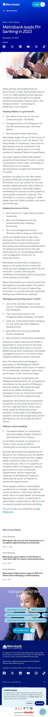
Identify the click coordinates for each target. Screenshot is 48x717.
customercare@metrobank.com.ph (27, 657)
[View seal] (16, 708)
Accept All (39, 703)
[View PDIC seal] (20, 708)
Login (36, 4)
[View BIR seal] (28, 708)
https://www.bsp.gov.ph (16, 663)
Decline (29, 703)
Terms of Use (34, 697)
